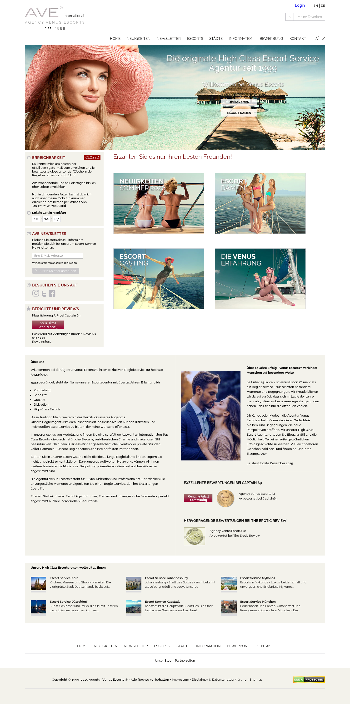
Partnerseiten (185, 660)
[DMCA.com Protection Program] (309, 679)
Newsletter (169, 38)
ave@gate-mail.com (55, 167)
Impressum (180, 679)
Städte (216, 38)
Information (241, 38)
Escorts (195, 38)
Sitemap (256, 679)
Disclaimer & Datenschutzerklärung (219, 679)
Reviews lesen (42, 341)
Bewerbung (271, 38)
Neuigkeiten (138, 38)
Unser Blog (163, 660)
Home (115, 38)
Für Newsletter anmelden (57, 271)
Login (300, 5)
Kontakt (298, 38)
